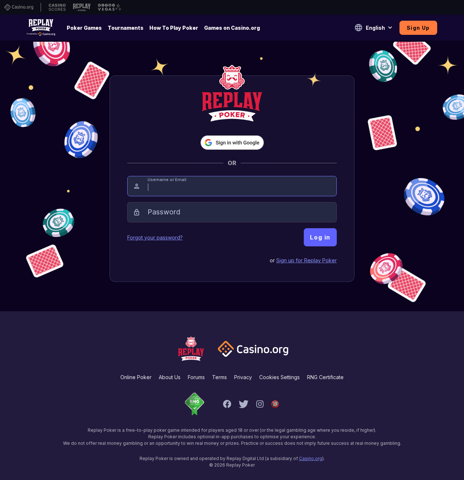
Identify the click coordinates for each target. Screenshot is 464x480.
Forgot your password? (155, 237)
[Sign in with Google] (232, 142)
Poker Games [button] (84, 28)
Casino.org (310, 458)
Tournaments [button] (126, 28)
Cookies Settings (279, 377)
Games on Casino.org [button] (232, 28)
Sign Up (418, 28)
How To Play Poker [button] (173, 28)
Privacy (243, 377)
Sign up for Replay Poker (306, 260)
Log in (320, 237)
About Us (170, 377)
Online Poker (136, 377)
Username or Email (167, 179)
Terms (219, 377)
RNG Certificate (325, 377)
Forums (196, 377)
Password (164, 212)
